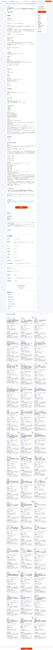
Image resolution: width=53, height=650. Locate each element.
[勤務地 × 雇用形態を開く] (34, 297)
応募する (21, 207)
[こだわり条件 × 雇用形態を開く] (34, 304)
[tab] (42, 15)
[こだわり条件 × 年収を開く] (34, 302)
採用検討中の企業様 (34, 1)
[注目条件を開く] (34, 308)
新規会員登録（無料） (48, 1)
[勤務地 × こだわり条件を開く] (34, 299)
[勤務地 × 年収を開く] (34, 295)
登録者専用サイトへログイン (41, 1)
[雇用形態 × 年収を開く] (34, 306)
